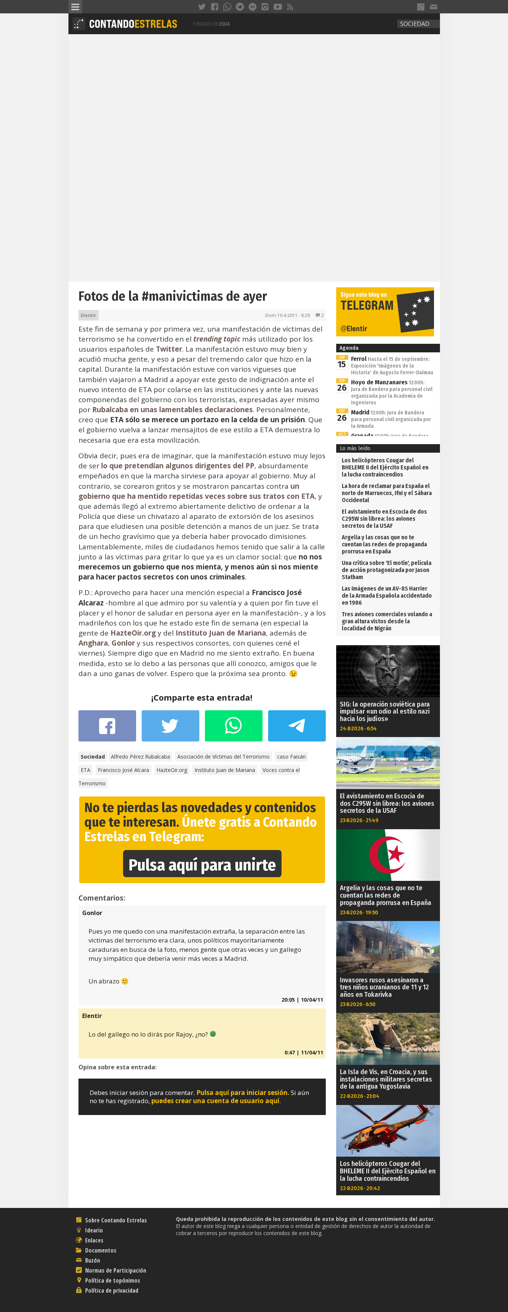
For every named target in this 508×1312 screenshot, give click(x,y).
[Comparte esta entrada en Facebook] (107, 729)
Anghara (93, 643)
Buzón (92, 1260)
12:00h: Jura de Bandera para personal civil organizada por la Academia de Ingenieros (392, 392)
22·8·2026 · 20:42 (360, 1188)
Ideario (93, 1230)
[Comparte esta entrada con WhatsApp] (234, 729)
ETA (85, 769)
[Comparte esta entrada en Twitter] (170, 729)
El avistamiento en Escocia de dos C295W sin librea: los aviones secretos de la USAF (384, 518)
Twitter (169, 349)
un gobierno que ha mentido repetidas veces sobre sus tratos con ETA (196, 491)
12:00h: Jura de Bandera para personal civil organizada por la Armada (391, 419)
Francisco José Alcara (123, 769)
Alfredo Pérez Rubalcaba (140, 756)
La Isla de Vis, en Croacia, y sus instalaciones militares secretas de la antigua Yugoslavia (386, 1079)
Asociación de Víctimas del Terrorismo (223, 756)
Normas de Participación (115, 1270)
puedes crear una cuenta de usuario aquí (215, 1100)
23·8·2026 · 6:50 (358, 1004)
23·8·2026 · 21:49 (359, 820)
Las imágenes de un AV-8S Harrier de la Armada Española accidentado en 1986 (387, 595)
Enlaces (93, 1240)
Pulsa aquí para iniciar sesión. (242, 1092)
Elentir (88, 315)
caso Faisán (291, 756)
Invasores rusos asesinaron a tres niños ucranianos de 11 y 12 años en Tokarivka (384, 987)
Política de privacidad (111, 1290)
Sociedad (415, 24)
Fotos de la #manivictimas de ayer (172, 296)
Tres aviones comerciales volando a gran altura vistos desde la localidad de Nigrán (387, 621)
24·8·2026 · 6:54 (358, 728)
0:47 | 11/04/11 (303, 1052)
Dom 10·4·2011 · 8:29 (287, 315)
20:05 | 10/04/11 (302, 999)
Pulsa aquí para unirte (202, 865)
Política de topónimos (112, 1280)
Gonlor (123, 643)
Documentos (100, 1250)
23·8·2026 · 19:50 (359, 912)
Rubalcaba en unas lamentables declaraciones (172, 409)
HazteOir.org (133, 633)
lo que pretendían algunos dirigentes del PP (177, 466)
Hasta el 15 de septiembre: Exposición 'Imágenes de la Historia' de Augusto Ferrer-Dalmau (392, 366)
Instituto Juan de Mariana (221, 633)
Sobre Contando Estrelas (115, 1220)
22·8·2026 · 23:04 (359, 1096)
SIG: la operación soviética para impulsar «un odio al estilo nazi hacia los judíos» (385, 711)
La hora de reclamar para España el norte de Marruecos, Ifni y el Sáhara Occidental (387, 493)
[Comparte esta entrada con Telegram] (297, 728)
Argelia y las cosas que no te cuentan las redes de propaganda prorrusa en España (384, 544)
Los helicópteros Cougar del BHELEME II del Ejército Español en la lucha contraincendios (385, 467)
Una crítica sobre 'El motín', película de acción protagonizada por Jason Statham (386, 570)
